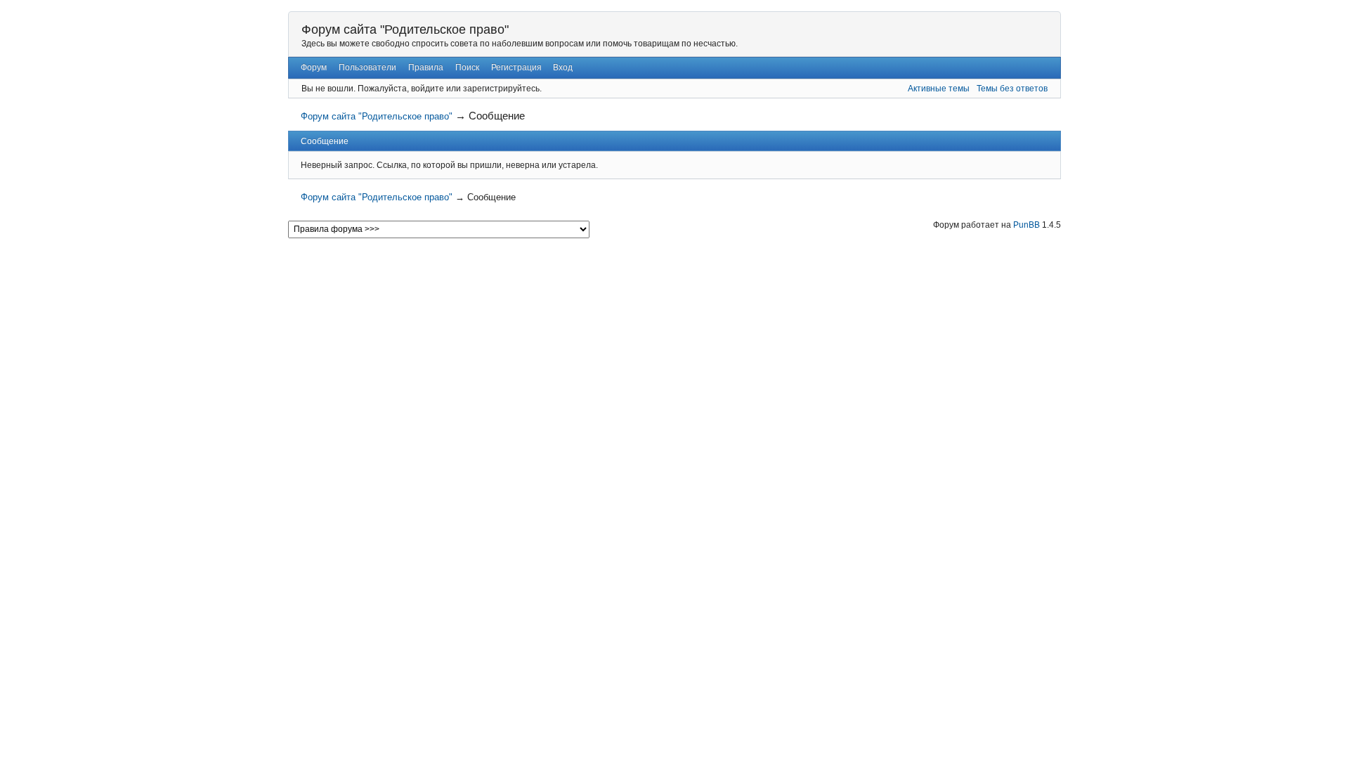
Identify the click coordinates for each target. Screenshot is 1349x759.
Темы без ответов (1012, 88)
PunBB (1026, 225)
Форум (314, 67)
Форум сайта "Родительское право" (405, 29)
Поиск (467, 67)
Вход (563, 67)
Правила (425, 67)
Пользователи (367, 67)
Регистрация (516, 67)
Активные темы (939, 88)
